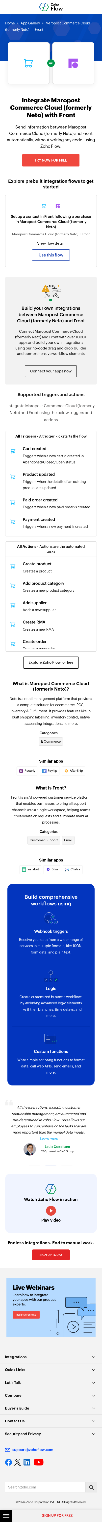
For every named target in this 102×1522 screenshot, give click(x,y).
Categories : (49, 733)
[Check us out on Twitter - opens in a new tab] (17, 1462)
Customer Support (44, 840)
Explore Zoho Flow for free (51, 662)
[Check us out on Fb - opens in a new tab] (8, 1462)
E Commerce (51, 741)
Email (68, 840)
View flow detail (51, 243)
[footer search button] (91, 1487)
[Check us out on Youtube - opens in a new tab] (39, 1462)
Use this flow (51, 255)
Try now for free (51, 160)
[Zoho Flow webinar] (51, 1307)
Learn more (49, 1138)
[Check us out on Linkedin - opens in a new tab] (27, 1462)
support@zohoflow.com (32, 1450)
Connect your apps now (51, 371)
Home (10, 23)
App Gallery (30, 23)
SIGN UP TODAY (51, 1255)
